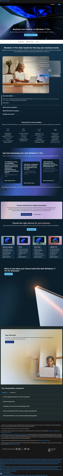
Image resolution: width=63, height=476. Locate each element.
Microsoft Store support (39, 460)
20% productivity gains (24, 136)
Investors (53, 469)
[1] (1, 425)
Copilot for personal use (53, 459)
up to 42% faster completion (40, 136)
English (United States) (5, 472)
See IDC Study (37, 214)
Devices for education (42, 462)
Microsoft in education (31, 462)
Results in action (30, 41)
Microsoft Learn (21, 468)
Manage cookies (24, 475)
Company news (37, 469)
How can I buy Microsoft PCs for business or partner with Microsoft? (20, 411)
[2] (1, 428)
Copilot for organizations (41, 459)
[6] (1, 442)
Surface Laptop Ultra (18, 459)
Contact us (14, 475)
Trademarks (38, 475)
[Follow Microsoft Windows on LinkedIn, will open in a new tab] (17, 449)
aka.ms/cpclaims (51, 430)
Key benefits (21, 41)
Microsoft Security (10, 466)
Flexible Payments (22, 462)
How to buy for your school (18, 463)
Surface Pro (2, 459)
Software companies (11, 469)
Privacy (19, 475)
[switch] (59, 4)
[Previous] (2, 190)
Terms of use (32, 475)
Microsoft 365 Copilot (54, 466)
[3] (1, 430)
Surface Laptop (9, 459)
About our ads (44, 475)
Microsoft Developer (12, 468)
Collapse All (13, 392)
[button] (9, 96)
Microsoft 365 (24, 466)
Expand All (4, 392)
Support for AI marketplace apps (32, 468)
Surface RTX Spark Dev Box (29, 459)
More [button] (37, 41)
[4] (1, 434)
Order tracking (52, 460)
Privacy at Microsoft (46, 469)
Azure (5, 468)
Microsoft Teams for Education (54, 462)
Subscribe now (9, 342)
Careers (24, 469)
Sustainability (13, 471)
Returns (47, 460)
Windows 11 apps (13, 460)
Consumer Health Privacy (6, 475)
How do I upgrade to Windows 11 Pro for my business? (16, 397)
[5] (1, 440)
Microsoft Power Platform (34, 466)
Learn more (5, 102)
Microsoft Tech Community (46, 468)
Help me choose (31, 229)
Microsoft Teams (44, 466)
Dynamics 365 (18, 466)
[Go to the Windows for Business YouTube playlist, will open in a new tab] (28, 449)
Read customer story (10, 180)
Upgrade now (8, 274)
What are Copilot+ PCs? (9, 401)
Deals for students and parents (48, 463)
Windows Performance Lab (44, 440)
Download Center (29, 460)
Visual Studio (19, 469)
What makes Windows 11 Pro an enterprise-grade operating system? (20, 415)
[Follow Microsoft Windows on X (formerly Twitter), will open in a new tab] (22, 449)
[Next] (5, 190)
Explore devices (6, 257)
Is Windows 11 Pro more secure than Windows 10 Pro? (16, 406)
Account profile (21, 460)
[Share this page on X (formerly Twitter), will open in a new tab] (52, 451)
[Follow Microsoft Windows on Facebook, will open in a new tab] (19, 449)
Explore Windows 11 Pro (31, 35)
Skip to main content (5, 0)
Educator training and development (33, 463)
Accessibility (7, 471)
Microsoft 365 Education (5, 463)
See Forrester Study (26, 214)
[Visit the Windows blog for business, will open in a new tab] (25, 449)
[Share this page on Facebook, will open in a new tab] (49, 451)
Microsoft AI (3, 466)
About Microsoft (30, 469)
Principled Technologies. (15, 444)
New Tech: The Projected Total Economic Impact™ (17, 434)
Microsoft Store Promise (11, 462)
